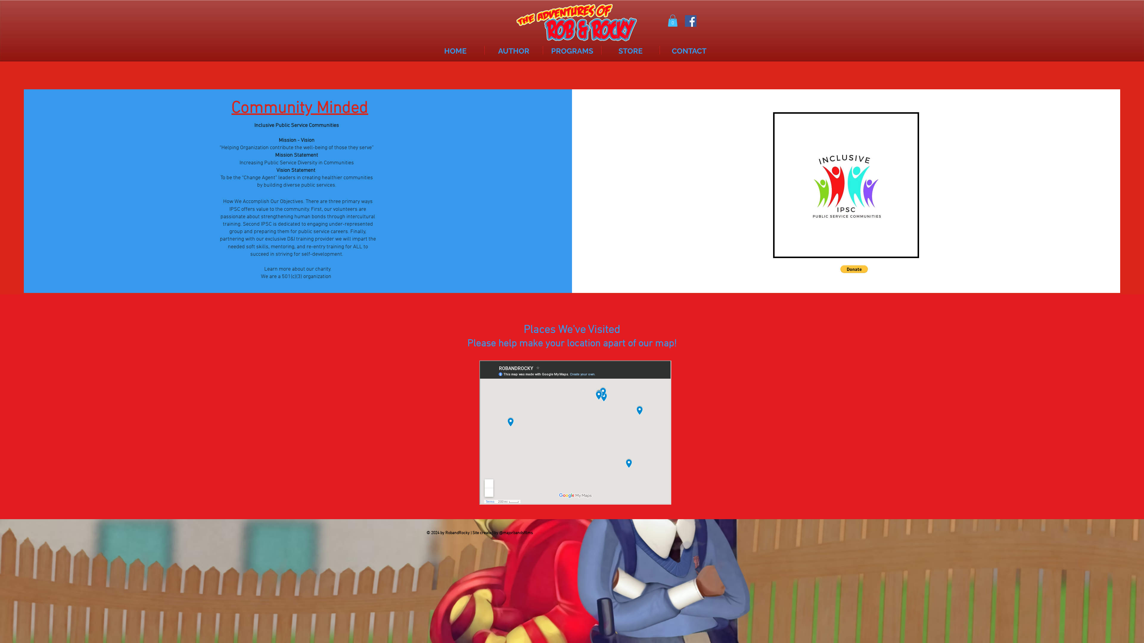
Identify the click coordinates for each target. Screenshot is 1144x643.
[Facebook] (691, 21)
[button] (673, 21)
